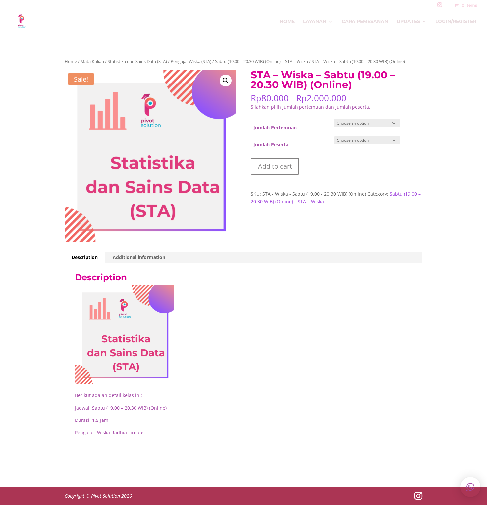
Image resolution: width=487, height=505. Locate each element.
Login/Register (455, 21)
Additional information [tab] (139, 257)
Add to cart (275, 166)
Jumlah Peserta (270, 144)
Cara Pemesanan (365, 21)
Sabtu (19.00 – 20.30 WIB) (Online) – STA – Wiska (261, 61)
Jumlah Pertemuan (275, 127)
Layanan (314, 21)
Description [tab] (85, 257)
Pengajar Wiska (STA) (191, 61)
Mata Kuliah (92, 61)
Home (287, 21)
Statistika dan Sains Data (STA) (137, 61)
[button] (226, 80)
